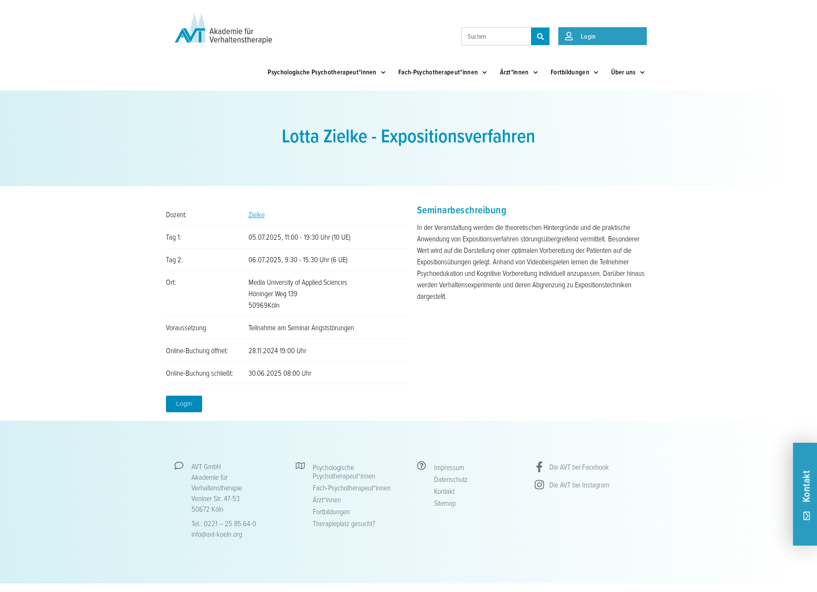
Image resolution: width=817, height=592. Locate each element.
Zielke (257, 214)
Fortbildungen (570, 72)
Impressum (449, 467)
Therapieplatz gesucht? (344, 523)
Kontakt (444, 491)
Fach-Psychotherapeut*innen (438, 72)
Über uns (623, 72)
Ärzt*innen (514, 72)
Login (588, 36)
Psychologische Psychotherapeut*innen (322, 72)
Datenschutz (451, 479)
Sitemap (445, 503)
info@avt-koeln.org (216, 534)
